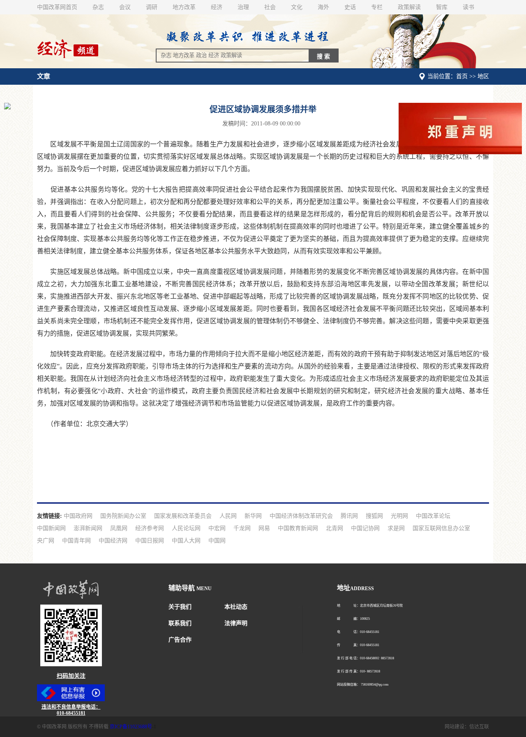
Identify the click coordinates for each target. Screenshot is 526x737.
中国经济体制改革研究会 (301, 516)
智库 (442, 7)
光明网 (399, 516)
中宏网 (217, 528)
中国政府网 (78, 516)
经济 (216, 7)
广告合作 (179, 640)
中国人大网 (186, 541)
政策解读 (409, 7)
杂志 (98, 7)
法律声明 (235, 623)
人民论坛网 (186, 528)
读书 (468, 7)
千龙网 (242, 528)
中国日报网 (149, 541)
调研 (151, 7)
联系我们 (179, 623)
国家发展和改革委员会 (183, 516)
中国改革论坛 (433, 516)
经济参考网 (149, 528)
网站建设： (457, 727)
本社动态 (235, 607)
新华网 (253, 516)
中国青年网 (76, 541)
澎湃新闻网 (88, 528)
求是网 (396, 528)
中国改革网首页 (57, 7)
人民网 (228, 516)
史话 (350, 7)
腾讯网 (349, 516)
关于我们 (179, 607)
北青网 (334, 528)
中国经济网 (113, 541)
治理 (243, 7)
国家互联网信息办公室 (441, 528)
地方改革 (184, 7)
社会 (270, 7)
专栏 (377, 7)
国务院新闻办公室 (123, 516)
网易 (264, 528)
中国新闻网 (51, 528)
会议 (125, 7)
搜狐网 (374, 516)
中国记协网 (365, 528)
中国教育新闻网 (298, 528)
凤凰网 (118, 528)
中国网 (217, 541)
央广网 (45, 541)
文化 (296, 7)
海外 (323, 7)
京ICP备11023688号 (131, 727)
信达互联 (479, 727)
